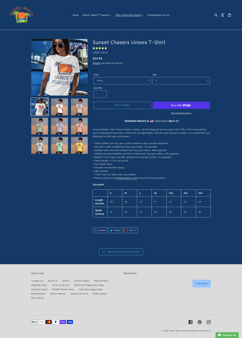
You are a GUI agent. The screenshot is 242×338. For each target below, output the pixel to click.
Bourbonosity (38, 293)
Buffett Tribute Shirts (63, 289)
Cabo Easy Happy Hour (91, 289)
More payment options (181, 113)
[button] (100, 48)
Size (155, 74)
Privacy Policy (81, 280)
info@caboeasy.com (126, 177)
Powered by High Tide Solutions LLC (196, 331)
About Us (52, 280)
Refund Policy (101, 280)
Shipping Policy (39, 285)
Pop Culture (37, 297)
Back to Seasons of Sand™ (123, 252)
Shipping (97, 63)
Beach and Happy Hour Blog (89, 285)
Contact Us (37, 280)
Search (65, 280)
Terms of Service (60, 285)
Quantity (98, 87)
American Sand (39, 289)
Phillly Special (100, 293)
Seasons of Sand (79, 293)
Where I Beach (58, 293)
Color (96, 74)
